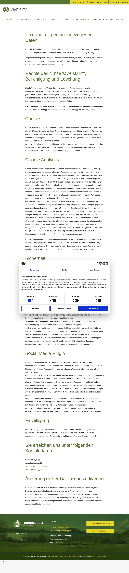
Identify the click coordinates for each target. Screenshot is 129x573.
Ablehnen (35, 308)
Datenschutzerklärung (61, 556)
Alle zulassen (93, 308)
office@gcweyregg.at (33, 470)
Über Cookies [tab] (95, 270)
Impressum (72, 556)
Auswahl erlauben (64, 308)
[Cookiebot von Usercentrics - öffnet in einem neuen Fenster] (99, 263)
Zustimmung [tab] (34, 270)
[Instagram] (21, 540)
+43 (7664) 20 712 (60, 527)
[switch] (53, 300)
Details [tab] (64, 270)
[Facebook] (16, 540)
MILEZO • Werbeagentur (99, 556)
